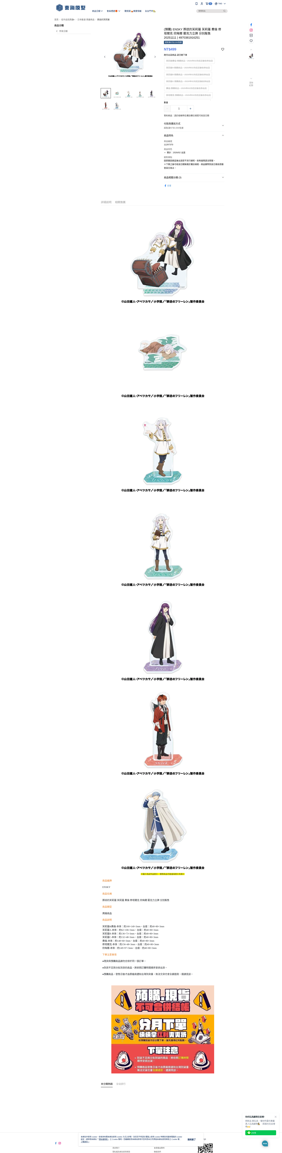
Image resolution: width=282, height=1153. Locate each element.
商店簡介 (116, 1148)
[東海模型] (70, 7)
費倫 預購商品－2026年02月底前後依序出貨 (186, 88)
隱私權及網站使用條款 (121, 1152)
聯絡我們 (157, 1152)
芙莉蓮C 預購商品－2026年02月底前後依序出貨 (188, 81)
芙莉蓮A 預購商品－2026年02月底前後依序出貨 (188, 67)
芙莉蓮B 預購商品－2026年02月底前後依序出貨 (188, 74)
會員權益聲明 (159, 1148)
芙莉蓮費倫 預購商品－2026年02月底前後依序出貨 (189, 61)
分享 (169, 186)
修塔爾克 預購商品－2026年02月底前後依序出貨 (188, 95)
